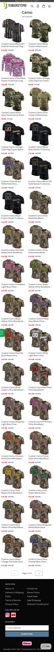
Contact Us (32, 588)
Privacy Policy (11, 604)
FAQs (8, 596)
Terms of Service (13, 600)
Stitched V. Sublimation (38, 604)
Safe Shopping (34, 600)
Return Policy (33, 592)
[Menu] (49, 6)
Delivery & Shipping (14, 592)
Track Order (32, 596)
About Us (9, 588)
